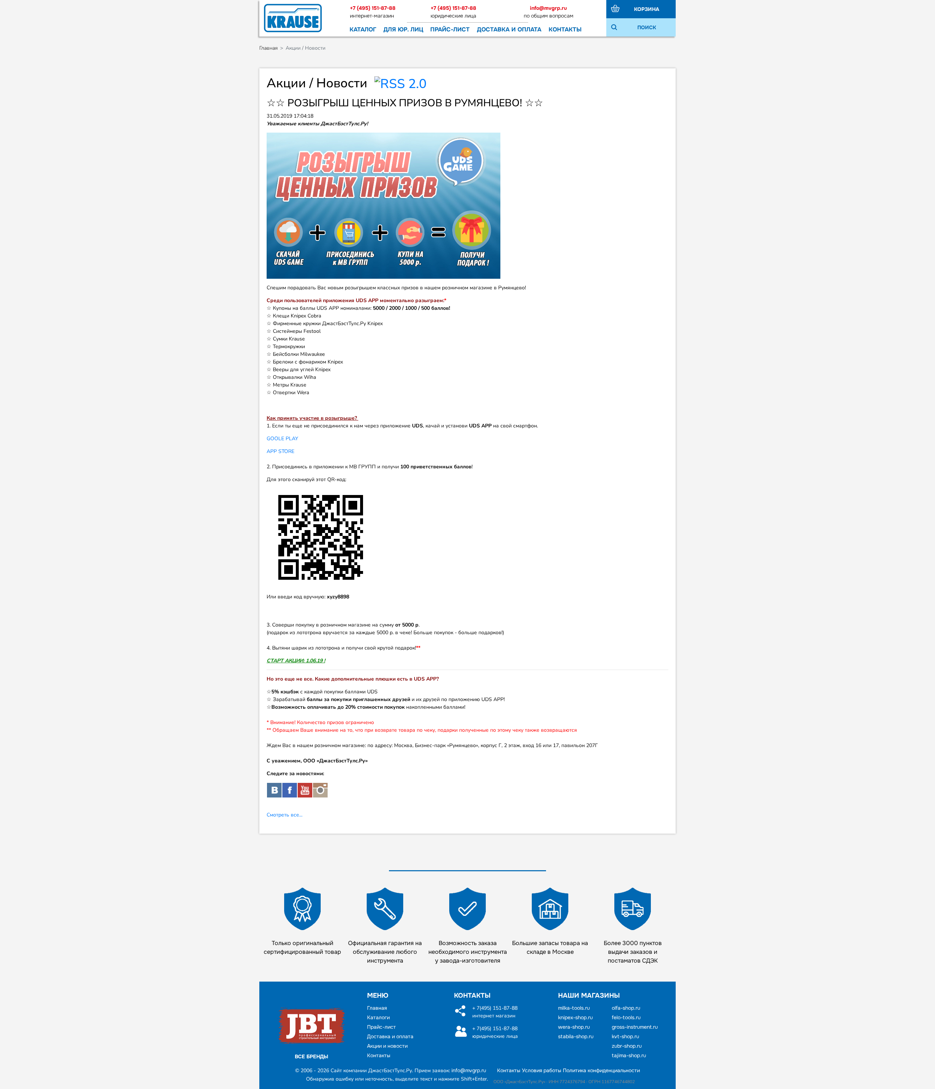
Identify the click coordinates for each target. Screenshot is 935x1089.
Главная (268, 48)
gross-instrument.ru (635, 1027)
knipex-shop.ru (575, 1017)
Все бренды (311, 1056)
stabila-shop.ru (576, 1036)
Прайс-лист (450, 29)
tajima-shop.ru (629, 1055)
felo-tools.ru (626, 1017)
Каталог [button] (363, 29)
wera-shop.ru (574, 1027)
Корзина (646, 9)
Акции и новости (387, 1046)
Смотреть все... (284, 814)
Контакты (565, 29)
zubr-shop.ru (627, 1046)
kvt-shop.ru (625, 1036)
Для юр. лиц (403, 29)
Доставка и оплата (509, 29)
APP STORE (280, 451)
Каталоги (378, 1017)
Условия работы (541, 1070)
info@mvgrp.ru (548, 8)
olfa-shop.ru (626, 1008)
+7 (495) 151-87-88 (373, 8)
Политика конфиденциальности (601, 1070)
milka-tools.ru (574, 1008)
